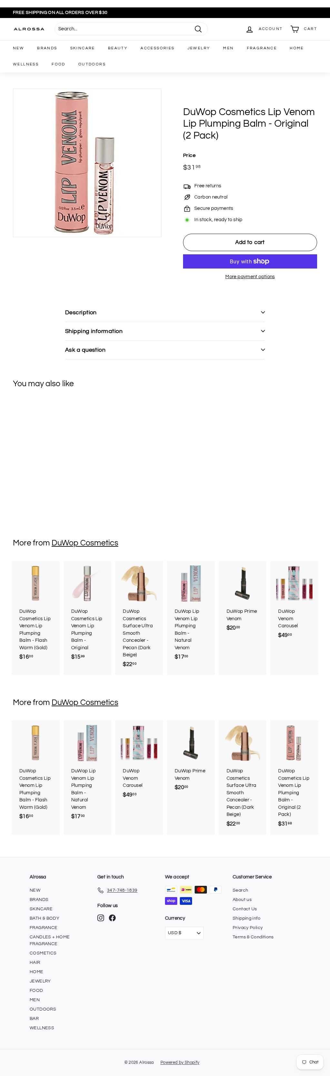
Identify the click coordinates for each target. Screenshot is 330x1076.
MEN (228, 48)
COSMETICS (43, 953)
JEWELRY (199, 48)
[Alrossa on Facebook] (112, 918)
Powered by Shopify (179, 1062)
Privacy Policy (248, 927)
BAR (34, 1018)
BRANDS (47, 48)
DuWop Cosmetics (85, 543)
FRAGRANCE (262, 48)
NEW (18, 48)
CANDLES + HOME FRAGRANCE (50, 940)
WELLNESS (26, 64)
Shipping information (93, 331)
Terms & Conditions (253, 937)
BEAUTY (118, 48)
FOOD (58, 64)
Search (240, 890)
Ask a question (85, 350)
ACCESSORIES (157, 48)
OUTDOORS (92, 64)
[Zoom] (87, 163)
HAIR (35, 962)
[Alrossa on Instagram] (100, 918)
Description (81, 312)
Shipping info (246, 918)
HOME (297, 48)
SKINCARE (82, 48)
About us (242, 899)
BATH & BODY (44, 918)
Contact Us (245, 909)
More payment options (250, 276)
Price (189, 155)
